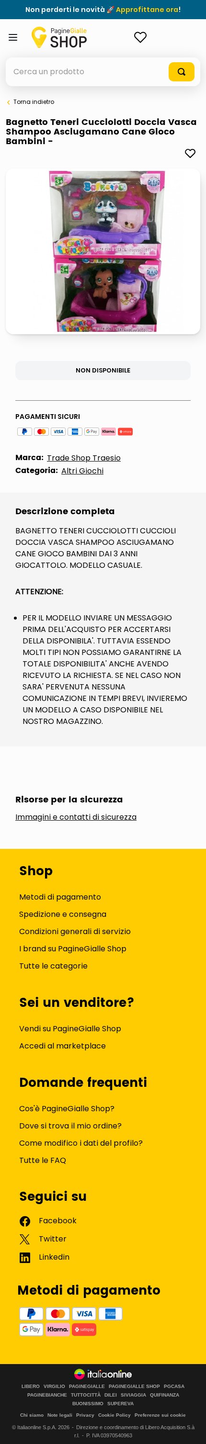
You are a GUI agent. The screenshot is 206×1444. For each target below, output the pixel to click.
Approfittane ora (147, 9)
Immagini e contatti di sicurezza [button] (76, 817)
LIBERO (31, 1386)
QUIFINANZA (164, 1395)
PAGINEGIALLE (87, 1386)
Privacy (85, 1415)
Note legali (59, 1415)
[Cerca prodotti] (182, 71)
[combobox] (103, 71)
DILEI (110, 1395)
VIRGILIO (54, 1386)
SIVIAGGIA (133, 1395)
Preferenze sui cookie (160, 1415)
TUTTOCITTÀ (86, 1395)
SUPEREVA (120, 1403)
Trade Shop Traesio (84, 457)
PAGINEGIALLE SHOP (134, 1386)
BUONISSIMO (87, 1403)
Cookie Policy (114, 1415)
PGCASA (174, 1386)
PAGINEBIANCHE (47, 1395)
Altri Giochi (82, 470)
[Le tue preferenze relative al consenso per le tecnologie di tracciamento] (189, 1427)
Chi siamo (32, 1415)
